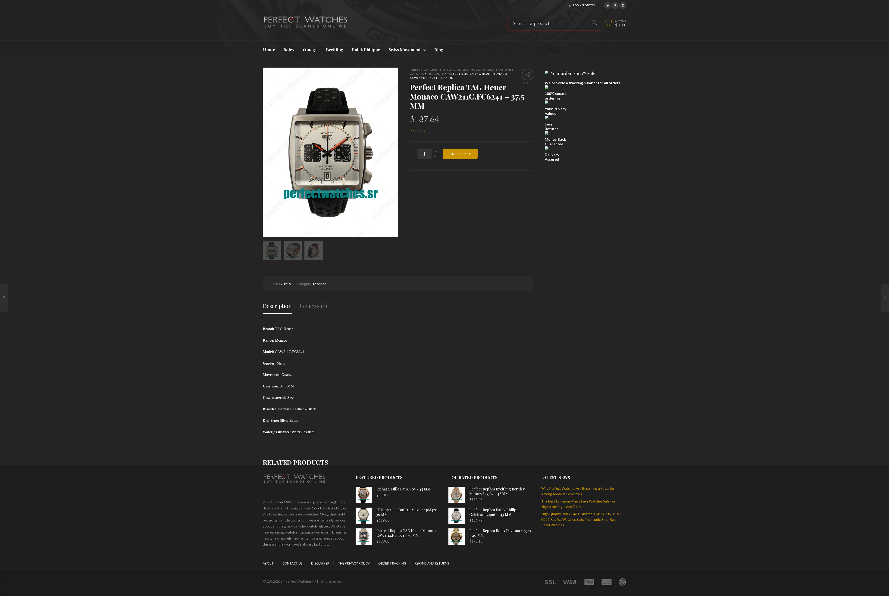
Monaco (319, 283)
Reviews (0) (313, 306)
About (268, 563)
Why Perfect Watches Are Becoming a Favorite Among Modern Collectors (577, 491)
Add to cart (460, 154)
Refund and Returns (432, 563)
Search (594, 22)
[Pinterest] (622, 4)
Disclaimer (320, 563)
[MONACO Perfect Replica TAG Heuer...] (4, 298)
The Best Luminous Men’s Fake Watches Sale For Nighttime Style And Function (578, 504)
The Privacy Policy (354, 563)
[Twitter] (607, 4)
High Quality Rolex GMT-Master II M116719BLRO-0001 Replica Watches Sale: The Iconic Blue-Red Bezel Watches (581, 519)
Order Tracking (392, 563)
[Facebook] (615, 4)
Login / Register (584, 5)
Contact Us (292, 563)
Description (277, 306)
